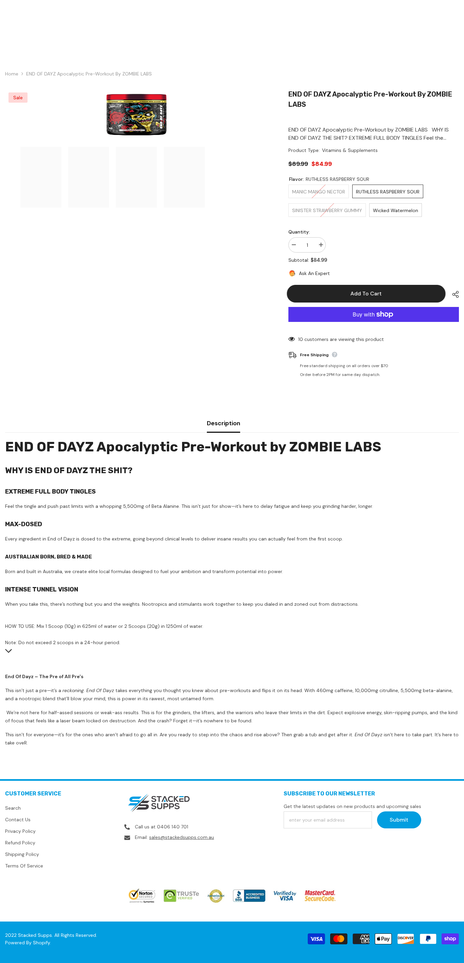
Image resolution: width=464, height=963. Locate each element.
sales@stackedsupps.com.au (181, 837)
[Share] (453, 294)
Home (11, 74)
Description (223, 423)
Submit (399, 819)
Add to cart (367, 293)
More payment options (373, 326)
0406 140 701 (172, 827)
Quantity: (299, 232)
